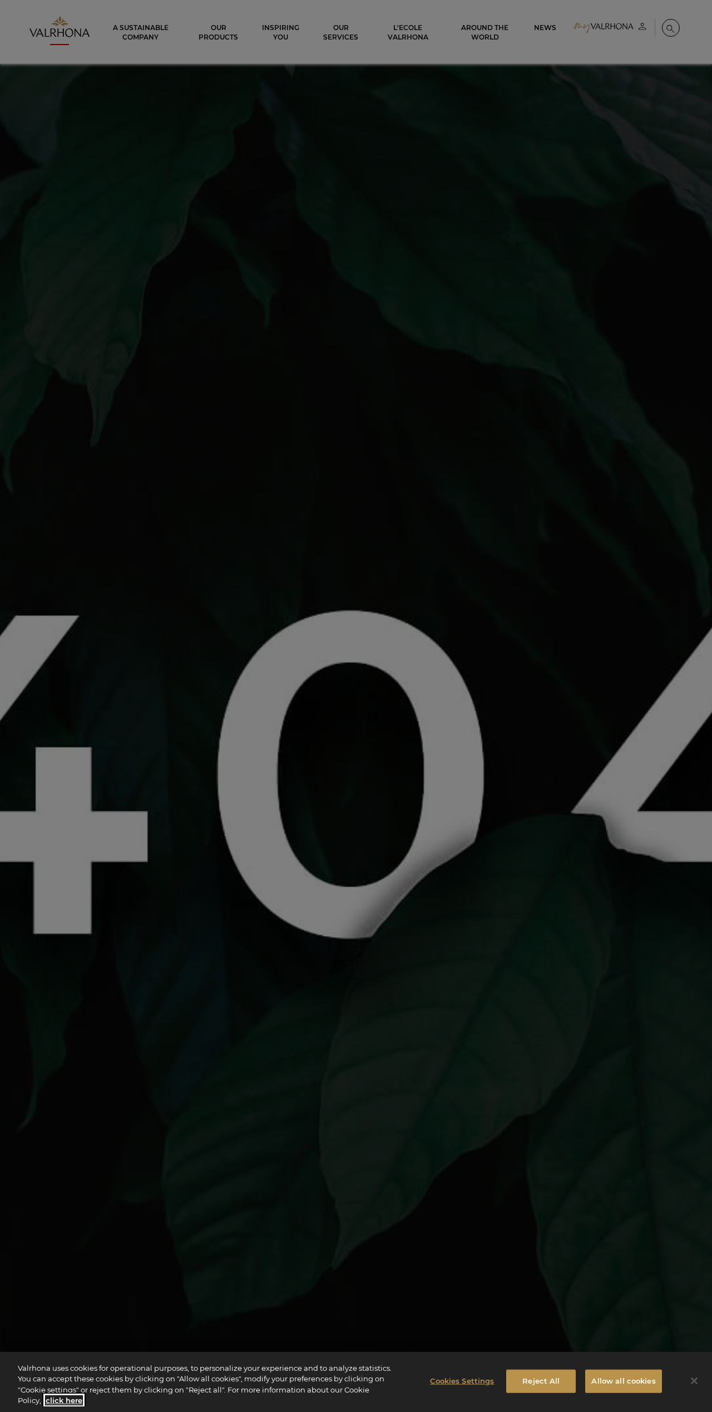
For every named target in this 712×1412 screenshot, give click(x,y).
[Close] (694, 1381)
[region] (356, 1382)
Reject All (541, 1380)
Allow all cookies (623, 1380)
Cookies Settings (462, 1380)
